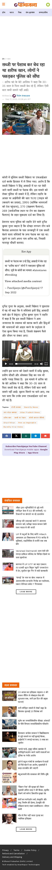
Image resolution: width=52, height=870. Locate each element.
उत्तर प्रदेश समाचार (10, 412)
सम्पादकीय (43, 12)
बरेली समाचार (16, 407)
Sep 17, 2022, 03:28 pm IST (18, 99)
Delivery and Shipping (12, 857)
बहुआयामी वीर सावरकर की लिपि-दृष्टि (33, 774)
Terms (16, 850)
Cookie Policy (30, 850)
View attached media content (23, 281)
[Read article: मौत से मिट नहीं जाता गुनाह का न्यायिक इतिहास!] (9, 819)
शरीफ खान (7, 418)
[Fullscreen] (46, 363)
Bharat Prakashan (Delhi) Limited (18, 861)
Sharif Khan (9, 423)
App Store (33, 453)
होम (3, 12)
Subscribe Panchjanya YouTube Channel (26, 446)
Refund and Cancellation (13, 853)
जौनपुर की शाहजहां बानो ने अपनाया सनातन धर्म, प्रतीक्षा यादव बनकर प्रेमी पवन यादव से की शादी (31, 524)
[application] (26, 354)
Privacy (5, 850)
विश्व (19, 12)
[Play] (5, 363)
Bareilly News (31, 407)
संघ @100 (30, 12)
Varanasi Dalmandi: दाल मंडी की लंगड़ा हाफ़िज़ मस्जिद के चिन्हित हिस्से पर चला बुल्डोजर (33, 554)
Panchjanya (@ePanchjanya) (23, 288)
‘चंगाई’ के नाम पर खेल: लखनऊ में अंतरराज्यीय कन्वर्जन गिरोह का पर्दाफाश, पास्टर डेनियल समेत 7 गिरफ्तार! (33, 580)
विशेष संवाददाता (23, 96)
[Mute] (41, 363)
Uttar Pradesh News (30, 412)
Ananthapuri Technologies (28, 865)
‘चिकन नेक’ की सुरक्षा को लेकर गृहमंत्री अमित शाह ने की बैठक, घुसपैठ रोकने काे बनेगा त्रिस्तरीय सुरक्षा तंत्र (33, 790)
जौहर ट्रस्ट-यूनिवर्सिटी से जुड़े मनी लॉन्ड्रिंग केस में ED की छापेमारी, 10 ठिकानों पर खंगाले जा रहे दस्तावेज (31, 510)
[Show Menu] (3, 4)
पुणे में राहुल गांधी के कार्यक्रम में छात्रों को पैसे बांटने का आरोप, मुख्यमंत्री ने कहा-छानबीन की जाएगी (33, 764)
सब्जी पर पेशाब (20, 418)
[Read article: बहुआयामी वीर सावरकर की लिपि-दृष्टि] (9, 778)
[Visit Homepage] (25, 4)
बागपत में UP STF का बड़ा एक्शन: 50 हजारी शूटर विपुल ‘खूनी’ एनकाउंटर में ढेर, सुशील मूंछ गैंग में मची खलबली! (32, 567)
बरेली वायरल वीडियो (36, 418)
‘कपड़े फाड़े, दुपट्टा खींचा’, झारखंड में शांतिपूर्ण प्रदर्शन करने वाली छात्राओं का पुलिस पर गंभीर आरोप (34, 752)
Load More (26, 592)
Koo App (26, 252)
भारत (12, 12)
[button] (26, 353)
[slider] (23, 364)
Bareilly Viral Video (13, 427)
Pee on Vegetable (27, 423)
